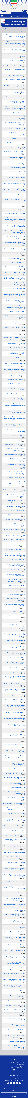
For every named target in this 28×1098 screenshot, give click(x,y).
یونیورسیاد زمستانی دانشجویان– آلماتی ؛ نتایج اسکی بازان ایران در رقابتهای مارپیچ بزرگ (15, 652)
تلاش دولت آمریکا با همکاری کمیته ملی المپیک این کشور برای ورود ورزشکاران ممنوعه (14, 724)
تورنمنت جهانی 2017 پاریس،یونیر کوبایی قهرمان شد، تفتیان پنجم (15, 358)
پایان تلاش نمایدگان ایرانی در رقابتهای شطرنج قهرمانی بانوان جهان (14, 189)
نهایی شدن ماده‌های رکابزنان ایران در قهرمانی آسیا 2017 (14, 535)
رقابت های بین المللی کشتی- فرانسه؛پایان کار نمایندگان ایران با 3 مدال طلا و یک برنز (14, 792)
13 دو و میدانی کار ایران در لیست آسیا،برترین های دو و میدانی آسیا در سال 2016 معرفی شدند (14, 459)
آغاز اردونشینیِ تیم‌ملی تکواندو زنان (18, 138)
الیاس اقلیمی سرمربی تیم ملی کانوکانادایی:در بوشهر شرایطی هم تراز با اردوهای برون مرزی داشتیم (15, 899)
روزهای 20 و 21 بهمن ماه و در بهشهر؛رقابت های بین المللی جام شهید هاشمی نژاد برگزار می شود (15, 968)
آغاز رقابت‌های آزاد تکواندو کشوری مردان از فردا (16, 657)
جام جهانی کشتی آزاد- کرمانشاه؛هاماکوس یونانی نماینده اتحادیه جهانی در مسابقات (14, 237)
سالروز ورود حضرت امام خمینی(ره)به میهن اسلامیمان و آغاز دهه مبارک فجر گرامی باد (14, 763)
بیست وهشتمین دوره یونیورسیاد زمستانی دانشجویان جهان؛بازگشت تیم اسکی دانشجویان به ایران (14, 364)
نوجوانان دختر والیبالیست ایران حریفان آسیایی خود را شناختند (15, 1030)
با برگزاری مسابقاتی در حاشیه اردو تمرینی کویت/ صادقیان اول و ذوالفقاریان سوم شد (15, 920)
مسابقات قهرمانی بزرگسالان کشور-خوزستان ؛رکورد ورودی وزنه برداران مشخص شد (14, 495)
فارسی (25, 10)
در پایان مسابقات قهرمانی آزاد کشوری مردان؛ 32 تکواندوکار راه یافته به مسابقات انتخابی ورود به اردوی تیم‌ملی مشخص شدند (15, 405)
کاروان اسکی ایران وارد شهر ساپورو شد (18, 112)
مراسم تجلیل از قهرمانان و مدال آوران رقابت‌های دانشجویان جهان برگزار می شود (16, 574)
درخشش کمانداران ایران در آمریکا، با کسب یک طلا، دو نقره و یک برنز (14, 248)
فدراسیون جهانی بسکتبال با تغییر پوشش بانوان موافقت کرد (14, 744)
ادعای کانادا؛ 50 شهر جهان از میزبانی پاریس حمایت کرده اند (14, 267)
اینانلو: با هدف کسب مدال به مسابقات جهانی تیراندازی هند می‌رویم (14, 183)
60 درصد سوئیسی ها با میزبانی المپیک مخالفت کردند (15, 209)
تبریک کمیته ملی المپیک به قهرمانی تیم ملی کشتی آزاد (14, 128)
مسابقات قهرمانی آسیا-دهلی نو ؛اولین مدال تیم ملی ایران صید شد (14, 489)
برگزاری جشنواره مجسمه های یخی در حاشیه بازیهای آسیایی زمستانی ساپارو (15, 472)
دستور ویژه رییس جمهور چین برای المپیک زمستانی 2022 (14, 803)
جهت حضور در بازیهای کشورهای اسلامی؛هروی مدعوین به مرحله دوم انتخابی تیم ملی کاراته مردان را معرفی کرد (14, 295)
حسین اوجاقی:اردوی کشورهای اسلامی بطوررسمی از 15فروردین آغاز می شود (15, 599)
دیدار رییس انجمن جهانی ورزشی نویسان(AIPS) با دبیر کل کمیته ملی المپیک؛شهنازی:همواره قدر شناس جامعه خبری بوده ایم (14, 43)
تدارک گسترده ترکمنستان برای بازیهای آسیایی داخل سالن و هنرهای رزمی (14, 684)
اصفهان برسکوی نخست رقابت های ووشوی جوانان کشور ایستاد (14, 718)
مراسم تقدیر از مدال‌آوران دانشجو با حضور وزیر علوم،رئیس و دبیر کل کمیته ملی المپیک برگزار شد (15, 501)
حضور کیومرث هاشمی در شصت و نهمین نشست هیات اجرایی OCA (14, 55)
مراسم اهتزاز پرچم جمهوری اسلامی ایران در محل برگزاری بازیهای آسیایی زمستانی (14, 49)
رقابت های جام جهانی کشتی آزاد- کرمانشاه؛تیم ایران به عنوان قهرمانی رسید (14, 133)
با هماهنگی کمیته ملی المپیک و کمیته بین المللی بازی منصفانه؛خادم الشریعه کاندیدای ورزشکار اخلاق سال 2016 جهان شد (14, 707)
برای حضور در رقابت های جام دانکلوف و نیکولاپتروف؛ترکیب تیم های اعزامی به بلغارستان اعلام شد (15, 840)
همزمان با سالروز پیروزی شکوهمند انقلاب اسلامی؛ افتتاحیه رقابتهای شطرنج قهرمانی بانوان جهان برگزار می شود (14, 466)
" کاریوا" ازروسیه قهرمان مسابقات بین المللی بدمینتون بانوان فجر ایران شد (15, 243)
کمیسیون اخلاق (14, 1089)
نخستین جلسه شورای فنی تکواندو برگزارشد (16, 383)
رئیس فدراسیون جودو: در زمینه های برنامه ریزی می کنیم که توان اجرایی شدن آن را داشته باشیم (14, 980)
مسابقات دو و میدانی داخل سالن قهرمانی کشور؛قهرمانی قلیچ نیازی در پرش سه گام (14, 915)
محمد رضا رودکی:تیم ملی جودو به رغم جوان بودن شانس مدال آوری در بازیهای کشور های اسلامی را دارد (14, 306)
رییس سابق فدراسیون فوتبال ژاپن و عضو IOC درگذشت (14, 620)
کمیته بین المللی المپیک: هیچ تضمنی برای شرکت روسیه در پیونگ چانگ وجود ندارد (14, 91)
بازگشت (3, 28)
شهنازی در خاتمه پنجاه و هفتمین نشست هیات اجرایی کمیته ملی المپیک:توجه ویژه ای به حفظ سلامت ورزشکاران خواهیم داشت (14, 846)
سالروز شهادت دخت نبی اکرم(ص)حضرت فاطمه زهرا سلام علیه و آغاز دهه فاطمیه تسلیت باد (15, 352)
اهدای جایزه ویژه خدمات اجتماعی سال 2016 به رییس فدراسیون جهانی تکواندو (15, 1024)
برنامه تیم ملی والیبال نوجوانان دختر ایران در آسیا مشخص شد (15, 178)
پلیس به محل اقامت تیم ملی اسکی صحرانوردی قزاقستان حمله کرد (14, 328)
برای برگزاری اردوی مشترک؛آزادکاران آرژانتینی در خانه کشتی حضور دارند (15, 700)
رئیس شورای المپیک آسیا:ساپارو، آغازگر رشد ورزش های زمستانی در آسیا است (14, 172)
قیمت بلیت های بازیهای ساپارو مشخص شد (16, 343)
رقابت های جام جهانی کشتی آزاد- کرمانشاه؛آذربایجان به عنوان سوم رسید (14, 123)
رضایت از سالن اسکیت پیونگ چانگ (18, 167)
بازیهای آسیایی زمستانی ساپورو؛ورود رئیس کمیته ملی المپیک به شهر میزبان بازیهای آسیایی (15, 101)
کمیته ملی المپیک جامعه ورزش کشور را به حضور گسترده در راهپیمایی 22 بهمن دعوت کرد (14, 424)
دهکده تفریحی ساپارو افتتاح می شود (18, 205)
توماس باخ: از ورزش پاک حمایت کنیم (18, 147)
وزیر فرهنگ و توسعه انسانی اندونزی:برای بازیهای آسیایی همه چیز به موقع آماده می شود (14, 322)
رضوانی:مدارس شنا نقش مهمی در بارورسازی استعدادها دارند (14, 893)
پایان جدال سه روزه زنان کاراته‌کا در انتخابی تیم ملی (15, 444)
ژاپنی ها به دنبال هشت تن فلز (19, 672)
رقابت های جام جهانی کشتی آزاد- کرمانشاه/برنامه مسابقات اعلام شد (15, 289)
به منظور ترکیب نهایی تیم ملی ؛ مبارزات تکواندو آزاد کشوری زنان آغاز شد (15, 945)
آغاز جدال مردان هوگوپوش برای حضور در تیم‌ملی (15, 773)
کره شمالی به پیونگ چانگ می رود (18, 333)
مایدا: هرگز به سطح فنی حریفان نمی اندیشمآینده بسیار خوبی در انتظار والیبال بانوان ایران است (14, 985)
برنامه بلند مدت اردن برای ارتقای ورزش (17, 740)
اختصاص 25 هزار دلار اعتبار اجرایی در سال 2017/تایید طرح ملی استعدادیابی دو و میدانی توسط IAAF (15, 819)
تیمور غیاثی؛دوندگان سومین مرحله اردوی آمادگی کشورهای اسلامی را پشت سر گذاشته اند (15, 564)
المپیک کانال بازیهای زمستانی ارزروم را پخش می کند (15, 258)
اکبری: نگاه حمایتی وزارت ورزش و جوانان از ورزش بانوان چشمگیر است (14, 926)
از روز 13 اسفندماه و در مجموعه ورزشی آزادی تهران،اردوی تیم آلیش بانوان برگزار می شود (14, 231)
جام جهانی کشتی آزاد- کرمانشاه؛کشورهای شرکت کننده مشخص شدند (14, 905)
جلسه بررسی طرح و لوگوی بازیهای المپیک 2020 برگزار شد (14, 616)
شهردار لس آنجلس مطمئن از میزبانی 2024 (17, 668)
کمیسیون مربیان (8, 1089)
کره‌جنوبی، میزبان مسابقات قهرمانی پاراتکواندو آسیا (15, 519)
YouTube (11, 1083)
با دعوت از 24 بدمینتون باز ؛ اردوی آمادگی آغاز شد (15, 787)
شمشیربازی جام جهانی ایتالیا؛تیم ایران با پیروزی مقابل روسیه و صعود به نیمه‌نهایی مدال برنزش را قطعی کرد (14, 554)
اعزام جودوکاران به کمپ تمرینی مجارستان (17, 1041)
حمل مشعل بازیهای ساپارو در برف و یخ (17, 347)
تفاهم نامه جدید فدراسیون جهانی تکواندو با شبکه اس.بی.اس (15, 881)
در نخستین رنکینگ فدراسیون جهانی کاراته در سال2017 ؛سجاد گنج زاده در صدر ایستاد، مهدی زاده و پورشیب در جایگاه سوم (14, 606)
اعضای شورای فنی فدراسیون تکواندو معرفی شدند (15, 549)
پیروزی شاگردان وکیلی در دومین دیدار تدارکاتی (16, 783)
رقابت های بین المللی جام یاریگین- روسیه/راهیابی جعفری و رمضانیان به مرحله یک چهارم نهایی (15, 808)
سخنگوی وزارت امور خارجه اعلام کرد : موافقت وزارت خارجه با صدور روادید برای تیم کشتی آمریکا (15, 580)
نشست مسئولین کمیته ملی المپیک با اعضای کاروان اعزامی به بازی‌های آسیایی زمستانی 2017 (15, 449)
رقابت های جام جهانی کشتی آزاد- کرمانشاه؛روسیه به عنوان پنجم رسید (15, 117)
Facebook (20, 1083)
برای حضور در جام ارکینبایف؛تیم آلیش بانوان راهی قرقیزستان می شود (15, 430)
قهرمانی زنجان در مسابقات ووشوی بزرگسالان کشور (15, 143)
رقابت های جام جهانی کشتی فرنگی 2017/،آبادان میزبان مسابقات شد (14, 388)
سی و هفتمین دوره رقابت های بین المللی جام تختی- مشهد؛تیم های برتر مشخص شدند (15, 1046)
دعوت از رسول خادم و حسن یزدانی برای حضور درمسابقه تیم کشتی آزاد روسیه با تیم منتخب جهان (14, 734)
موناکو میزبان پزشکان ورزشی (19, 730)
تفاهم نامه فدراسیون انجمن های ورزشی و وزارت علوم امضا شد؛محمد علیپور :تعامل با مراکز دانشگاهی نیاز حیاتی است (14, 678)
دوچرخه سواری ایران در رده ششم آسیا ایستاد (16, 311)
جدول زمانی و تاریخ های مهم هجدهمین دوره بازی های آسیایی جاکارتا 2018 (14, 974)
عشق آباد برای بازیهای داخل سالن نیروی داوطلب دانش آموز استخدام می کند (14, 316)
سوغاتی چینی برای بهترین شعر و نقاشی (17, 768)
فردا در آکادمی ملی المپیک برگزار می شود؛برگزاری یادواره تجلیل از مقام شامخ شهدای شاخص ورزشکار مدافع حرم (14, 277)
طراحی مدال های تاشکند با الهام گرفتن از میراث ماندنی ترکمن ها (14, 80)
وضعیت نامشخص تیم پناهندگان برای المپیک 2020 (15, 510)
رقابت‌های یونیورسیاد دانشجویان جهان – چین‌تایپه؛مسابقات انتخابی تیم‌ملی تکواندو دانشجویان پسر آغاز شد (14, 690)
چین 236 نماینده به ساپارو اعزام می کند (17, 157)
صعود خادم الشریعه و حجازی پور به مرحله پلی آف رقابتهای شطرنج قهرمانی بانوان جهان (15, 225)
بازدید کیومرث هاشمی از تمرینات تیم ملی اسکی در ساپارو (14, 65)
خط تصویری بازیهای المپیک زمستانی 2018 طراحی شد (14, 835)
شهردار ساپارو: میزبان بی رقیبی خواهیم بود (17, 75)
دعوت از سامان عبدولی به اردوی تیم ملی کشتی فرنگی (14, 539)
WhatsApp (8, 1083)
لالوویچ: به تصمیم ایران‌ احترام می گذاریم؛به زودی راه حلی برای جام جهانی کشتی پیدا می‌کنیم (15, 662)
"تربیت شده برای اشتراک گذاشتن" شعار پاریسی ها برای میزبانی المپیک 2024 (14, 85)
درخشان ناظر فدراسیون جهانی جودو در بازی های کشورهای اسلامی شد (15, 300)
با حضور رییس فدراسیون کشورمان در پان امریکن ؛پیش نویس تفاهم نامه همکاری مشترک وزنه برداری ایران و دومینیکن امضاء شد (14, 875)
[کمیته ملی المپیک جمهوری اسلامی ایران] (14, 5)
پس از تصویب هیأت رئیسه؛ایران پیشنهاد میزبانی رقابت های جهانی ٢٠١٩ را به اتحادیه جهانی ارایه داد (14, 956)
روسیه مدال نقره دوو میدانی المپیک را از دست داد (15, 624)
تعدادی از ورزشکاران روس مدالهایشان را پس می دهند (14, 213)
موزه (9, 1091)
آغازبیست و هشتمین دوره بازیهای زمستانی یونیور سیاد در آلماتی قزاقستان (14, 750)
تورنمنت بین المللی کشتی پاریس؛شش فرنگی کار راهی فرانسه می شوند (14, 951)
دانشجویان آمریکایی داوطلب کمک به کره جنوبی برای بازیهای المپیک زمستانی (15, 814)
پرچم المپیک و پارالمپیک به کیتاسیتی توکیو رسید (16, 375)
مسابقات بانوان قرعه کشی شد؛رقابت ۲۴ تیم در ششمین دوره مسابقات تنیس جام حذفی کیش (14, 1036)
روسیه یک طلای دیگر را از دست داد (18, 262)
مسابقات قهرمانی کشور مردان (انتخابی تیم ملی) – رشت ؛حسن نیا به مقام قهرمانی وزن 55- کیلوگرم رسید (14, 411)
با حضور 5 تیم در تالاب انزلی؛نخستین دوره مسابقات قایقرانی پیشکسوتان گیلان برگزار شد (15, 868)
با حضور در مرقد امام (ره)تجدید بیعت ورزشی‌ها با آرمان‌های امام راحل (15, 641)
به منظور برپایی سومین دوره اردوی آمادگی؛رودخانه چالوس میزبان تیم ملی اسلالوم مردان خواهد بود (15, 962)
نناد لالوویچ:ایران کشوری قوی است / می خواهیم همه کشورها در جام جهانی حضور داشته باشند (15, 544)
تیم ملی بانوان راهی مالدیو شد (19, 910)
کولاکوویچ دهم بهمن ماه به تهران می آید (17, 1014)
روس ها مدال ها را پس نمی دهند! (18, 590)
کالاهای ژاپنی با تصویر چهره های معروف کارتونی (16, 585)
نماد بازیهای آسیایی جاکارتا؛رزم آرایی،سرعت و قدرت (15, 830)
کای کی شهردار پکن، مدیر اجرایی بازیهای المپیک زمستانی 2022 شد (14, 932)
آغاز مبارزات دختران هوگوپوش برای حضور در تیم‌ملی (15, 1005)
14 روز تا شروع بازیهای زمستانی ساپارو (18, 569)
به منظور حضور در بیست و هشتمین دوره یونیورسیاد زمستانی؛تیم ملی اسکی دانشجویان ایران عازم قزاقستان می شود (14, 757)
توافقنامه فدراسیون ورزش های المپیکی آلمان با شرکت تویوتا (15, 798)
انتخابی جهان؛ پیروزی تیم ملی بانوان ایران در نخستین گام (14, 825)
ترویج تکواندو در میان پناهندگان (19, 611)
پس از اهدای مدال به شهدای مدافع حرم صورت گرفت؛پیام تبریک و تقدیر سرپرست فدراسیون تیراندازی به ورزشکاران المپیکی (14, 36)
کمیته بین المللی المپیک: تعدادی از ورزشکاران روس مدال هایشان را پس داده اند (14, 152)
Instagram (14, 1083)
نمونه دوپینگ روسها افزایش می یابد (18, 254)
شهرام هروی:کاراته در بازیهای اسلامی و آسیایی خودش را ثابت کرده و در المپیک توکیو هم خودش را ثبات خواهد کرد (14, 483)
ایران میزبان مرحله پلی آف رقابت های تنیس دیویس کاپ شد (14, 530)
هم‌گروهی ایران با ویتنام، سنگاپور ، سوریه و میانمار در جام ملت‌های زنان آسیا (14, 995)
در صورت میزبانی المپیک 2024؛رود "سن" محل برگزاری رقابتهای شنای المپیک (14, 887)
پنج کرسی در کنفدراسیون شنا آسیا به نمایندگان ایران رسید (14, 1001)
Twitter (17, 1083)
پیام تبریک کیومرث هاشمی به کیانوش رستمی (16, 435)
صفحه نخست (20, 1089)
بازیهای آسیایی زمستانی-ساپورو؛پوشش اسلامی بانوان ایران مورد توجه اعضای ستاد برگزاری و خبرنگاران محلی (14, 107)
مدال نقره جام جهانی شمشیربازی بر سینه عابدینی (15, 594)
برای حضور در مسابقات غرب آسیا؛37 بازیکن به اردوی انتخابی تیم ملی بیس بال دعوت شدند (15, 857)
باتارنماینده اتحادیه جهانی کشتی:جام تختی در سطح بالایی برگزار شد (15, 1018)
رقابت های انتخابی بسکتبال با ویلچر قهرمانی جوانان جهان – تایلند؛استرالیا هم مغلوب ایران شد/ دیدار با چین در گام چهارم (14, 939)
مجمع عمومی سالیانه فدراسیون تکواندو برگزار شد (15, 477)
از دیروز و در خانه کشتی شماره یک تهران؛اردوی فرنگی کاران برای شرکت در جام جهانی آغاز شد (14, 646)
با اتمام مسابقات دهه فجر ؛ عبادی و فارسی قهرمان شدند (14, 852)
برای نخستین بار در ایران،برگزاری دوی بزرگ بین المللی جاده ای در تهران (14, 162)
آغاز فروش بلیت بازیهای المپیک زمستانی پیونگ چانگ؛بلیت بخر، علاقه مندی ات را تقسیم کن (14, 338)
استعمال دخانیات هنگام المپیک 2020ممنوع (17, 629)
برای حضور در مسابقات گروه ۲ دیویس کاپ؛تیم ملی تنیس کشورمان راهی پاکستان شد (14, 778)
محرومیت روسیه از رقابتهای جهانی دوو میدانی (16, 379)
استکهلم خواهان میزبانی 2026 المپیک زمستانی (16, 506)
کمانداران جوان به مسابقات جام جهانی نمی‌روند (16, 394)
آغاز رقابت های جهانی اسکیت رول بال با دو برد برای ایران (14, 60)
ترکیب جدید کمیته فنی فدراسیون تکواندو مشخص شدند (14, 695)
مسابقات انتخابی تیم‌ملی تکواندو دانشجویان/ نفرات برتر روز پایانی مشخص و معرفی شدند (14, 283)
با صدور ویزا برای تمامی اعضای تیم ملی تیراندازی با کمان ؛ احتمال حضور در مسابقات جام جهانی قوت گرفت (14, 369)
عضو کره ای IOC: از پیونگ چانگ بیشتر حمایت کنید (15, 96)
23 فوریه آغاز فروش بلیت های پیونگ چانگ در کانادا (15, 272)
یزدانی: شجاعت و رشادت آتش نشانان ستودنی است (15, 991)
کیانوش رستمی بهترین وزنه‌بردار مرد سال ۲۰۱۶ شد (15, 440)
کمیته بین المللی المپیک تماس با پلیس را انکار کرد (15, 515)
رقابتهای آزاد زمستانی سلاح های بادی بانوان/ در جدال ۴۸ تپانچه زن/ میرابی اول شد (14, 70)
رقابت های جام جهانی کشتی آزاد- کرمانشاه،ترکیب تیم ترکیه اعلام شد (14, 398)
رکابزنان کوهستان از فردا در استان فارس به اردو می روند (14, 1009)
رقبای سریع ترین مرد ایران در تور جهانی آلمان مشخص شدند (14, 863)
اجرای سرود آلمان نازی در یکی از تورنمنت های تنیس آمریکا (15, 199)
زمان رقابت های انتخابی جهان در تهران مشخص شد (15, 195)
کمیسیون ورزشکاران (14, 1091)
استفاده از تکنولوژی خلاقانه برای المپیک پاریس (16, 559)
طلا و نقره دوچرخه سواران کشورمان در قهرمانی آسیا (15, 454)
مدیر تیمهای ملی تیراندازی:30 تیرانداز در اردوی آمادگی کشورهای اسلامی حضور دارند (14, 524)
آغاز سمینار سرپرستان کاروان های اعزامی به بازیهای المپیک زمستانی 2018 (14, 713)
